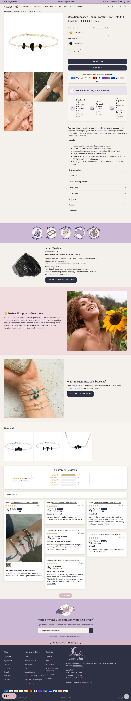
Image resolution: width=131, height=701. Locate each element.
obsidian (109, 128)
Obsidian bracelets (35, 11)
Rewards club (30, 660)
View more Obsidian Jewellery (61, 280)
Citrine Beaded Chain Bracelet (64, 503)
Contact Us (29, 683)
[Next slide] (124, 446)
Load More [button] (65, 595)
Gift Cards (49, 674)
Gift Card (7, 676)
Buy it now (97, 68)
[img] (11, 506)
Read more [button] (51, 583)
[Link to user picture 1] (24, 537)
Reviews (7, 680)
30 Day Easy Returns (9, 1)
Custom (7, 664)
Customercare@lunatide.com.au (79, 682)
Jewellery (8, 656)
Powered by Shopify (21, 698)
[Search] (116, 6)
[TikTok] (128, 2)
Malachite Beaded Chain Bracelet (24, 503)
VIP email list (30, 664)
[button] (86, 21)
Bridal (6, 672)
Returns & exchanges (33, 680)
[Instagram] (124, 2)
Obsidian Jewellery (21, 11)
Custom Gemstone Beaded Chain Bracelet (63, 531)
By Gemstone (9, 660)
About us (49, 656)
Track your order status (34, 676)
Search (27, 656)
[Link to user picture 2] (8, 565)
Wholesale (49, 664)
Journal (48, 660)
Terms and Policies (65, 698)
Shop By (7, 668)
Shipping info (30, 672)
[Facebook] (121, 2)
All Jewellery (8, 11)
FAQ (26, 668)
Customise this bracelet (80, 394)
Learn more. (78, 666)
